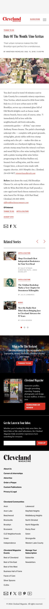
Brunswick (8, 529)
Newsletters (30, 562)
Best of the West (10, 567)
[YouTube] (30, 593)
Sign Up (41, 443)
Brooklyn (7, 524)
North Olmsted (31, 520)
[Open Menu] (44, 20)
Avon (6, 506)
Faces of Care (9, 576)
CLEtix (6, 585)
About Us (8, 469)
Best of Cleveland (11, 557)
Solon (27, 534)
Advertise (8, 478)
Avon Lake (8, 511)
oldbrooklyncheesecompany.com (16, 202)
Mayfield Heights (32, 511)
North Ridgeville (32, 524)
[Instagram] (19, 593)
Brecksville (8, 520)
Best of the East (10, 562)
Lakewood (29, 506)
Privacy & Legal (10, 492)
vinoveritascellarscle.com (25, 173)
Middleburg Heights (33, 515)
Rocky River (30, 529)
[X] (14, 593)
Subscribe (35, 19)
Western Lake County (34, 543)
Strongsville (30, 538)
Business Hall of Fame (13, 571)
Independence (10, 543)
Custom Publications (13, 487)
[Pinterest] (24, 593)
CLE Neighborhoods (12, 534)
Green (6, 538)
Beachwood (9, 515)
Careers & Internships (13, 473)
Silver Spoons (9, 580)
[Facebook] (11, 593)
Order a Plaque (10, 482)
